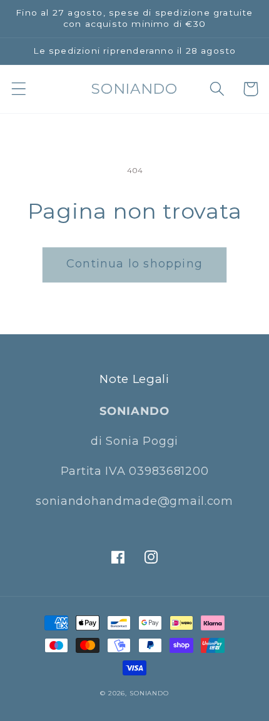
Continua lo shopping (134, 264)
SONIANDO (149, 693)
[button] (19, 89)
